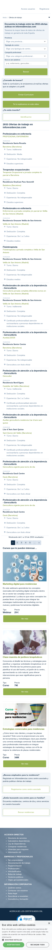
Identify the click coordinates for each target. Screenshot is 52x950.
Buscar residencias (26, 812)
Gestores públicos (15, 877)
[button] (26, 919)
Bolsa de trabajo (15, 874)
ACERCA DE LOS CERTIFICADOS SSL (26, 911)
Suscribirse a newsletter (18, 896)
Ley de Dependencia (16, 844)
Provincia (8, 38)
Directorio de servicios (17, 838)
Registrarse (44, 9)
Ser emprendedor (15, 860)
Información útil (14, 852)
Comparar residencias (17, 846)
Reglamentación (15, 866)
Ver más (24, 619)
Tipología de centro (12, 45)
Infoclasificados (14, 871)
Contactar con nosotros (18, 890)
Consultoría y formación (18, 899)
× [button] (49, 923)
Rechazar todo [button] (38, 945)
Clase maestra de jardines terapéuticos (22, 657)
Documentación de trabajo (19, 863)
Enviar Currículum (26, 95)
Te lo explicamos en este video (26, 104)
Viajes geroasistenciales (18, 880)
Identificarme (26, 117)
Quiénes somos (14, 888)
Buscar (26, 72)
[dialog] (26, 935)
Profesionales (13, 868)
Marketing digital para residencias (20, 584)
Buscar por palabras (12, 60)
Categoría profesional (13, 52)
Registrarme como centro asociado (26, 789)
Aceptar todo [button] (13, 945)
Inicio (5, 18)
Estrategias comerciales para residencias (23, 729)
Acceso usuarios (28, 9)
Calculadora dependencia (19, 841)
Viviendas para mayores (18, 849)
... (34, 542)
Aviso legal (12, 893)
